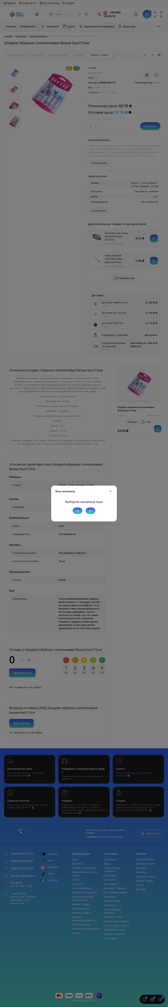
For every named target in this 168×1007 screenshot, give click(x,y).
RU (90, 510)
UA (77, 510)
